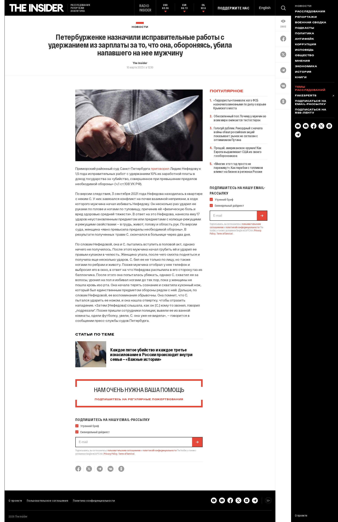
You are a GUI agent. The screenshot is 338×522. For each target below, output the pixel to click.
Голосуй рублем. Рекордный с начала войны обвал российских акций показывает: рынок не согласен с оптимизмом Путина (238, 134)
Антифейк (304, 39)
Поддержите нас (233, 8)
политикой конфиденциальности (160, 450)
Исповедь (304, 50)
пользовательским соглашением (124, 450)
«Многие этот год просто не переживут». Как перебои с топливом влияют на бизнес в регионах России (238, 167)
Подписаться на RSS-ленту (310, 111)
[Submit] (197, 442)
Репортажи (306, 17)
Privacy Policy (110, 453)
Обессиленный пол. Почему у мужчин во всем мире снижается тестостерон (240, 118)
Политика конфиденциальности (94, 500)
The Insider (140, 63)
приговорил (160, 168)
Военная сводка (310, 23)
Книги (301, 77)
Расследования (310, 12)
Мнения (302, 61)
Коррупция (305, 44)
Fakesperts (305, 96)
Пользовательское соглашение (47, 500)
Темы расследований (310, 88)
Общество (304, 55)
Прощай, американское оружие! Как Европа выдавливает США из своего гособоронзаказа (238, 151)
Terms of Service (126, 453)
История (303, 72)
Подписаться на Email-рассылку (310, 103)
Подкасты (304, 28)
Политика (304, 34)
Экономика (306, 66)
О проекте (15, 500)
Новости (140, 27)
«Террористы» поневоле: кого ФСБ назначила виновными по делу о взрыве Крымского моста (239, 104)
